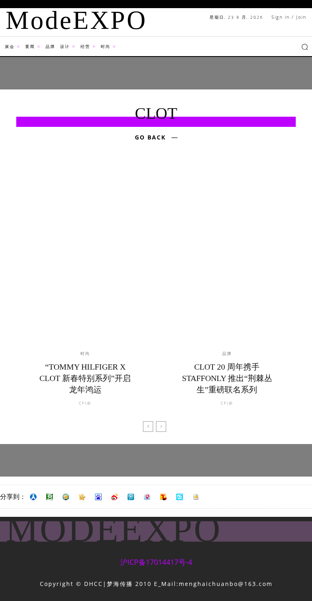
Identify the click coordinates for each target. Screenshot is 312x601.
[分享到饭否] (179, 497)
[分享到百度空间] (98, 497)
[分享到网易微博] (147, 497)
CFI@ (85, 403)
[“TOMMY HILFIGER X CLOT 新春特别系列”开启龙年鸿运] (85, 257)
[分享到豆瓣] (49, 497)
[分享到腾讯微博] (131, 497)
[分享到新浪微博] (114, 497)
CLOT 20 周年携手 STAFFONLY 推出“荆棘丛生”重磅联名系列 (227, 378)
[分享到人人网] (33, 497)
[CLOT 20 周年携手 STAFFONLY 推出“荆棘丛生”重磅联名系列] (227, 257)
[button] (304, 46)
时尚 (85, 353)
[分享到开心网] (82, 497)
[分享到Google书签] (196, 497)
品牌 (227, 353)
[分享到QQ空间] (66, 497)
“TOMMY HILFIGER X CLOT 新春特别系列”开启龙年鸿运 (85, 378)
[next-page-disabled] (161, 426)
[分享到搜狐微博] (163, 497)
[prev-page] (148, 426)
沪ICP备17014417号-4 (156, 562)
